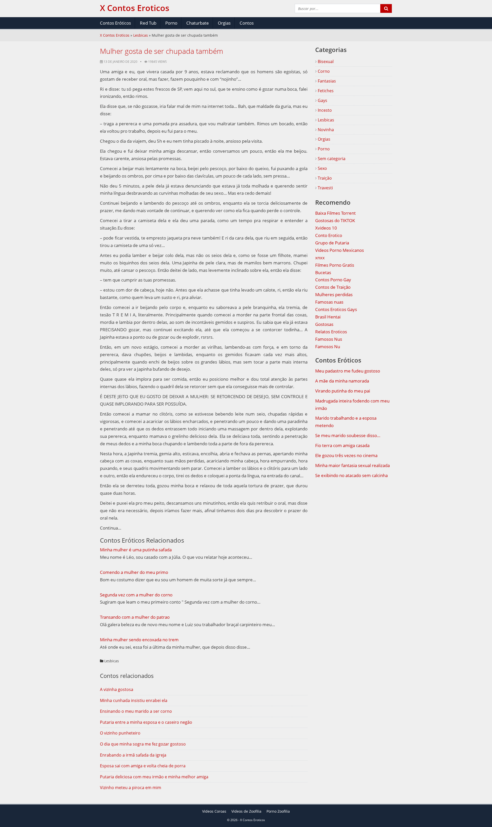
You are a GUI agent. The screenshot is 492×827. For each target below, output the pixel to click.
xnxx (320, 258)
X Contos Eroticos (114, 35)
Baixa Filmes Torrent (335, 213)
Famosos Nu (327, 346)
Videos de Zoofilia (246, 811)
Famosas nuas (329, 302)
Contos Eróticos (115, 23)
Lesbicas (140, 35)
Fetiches (325, 91)
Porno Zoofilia (278, 811)
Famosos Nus (328, 339)
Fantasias (326, 81)
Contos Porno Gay (333, 280)
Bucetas (323, 272)
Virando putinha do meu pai (342, 391)
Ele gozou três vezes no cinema (346, 455)
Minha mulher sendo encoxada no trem (139, 640)
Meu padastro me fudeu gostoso (347, 371)
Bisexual (325, 61)
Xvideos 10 (326, 228)
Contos (247, 23)
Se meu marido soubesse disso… (347, 435)
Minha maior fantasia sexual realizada (352, 465)
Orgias (224, 23)
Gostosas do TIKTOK (335, 220)
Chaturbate (197, 23)
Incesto (324, 110)
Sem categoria (331, 158)
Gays (322, 100)
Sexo (322, 168)
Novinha (325, 129)
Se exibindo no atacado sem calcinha (351, 475)
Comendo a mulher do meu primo (134, 572)
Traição (324, 178)
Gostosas (324, 324)
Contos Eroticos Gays (336, 309)
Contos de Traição (333, 287)
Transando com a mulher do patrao (135, 617)
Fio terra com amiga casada (342, 445)
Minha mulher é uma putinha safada (136, 550)
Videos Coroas (214, 811)
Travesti (325, 188)
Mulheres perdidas (334, 294)
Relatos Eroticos (331, 332)
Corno (323, 71)
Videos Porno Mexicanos (339, 250)
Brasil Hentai (328, 317)
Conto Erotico (328, 235)
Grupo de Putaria (332, 243)
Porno (171, 23)
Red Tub (148, 23)
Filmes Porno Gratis (334, 265)
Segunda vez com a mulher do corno (136, 595)
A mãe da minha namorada (342, 381)
